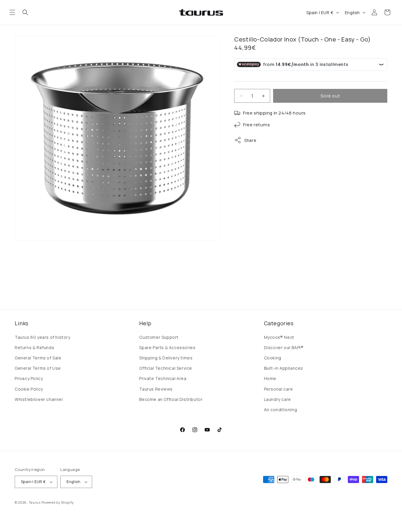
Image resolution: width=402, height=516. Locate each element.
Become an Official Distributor (170, 399)
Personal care (278, 389)
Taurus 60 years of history (42, 337)
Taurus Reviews (155, 389)
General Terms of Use (38, 368)
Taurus (35, 502)
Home (270, 378)
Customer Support (159, 337)
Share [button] (250, 140)
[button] (12, 12)
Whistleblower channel (39, 399)
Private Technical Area (162, 378)
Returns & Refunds (34, 347)
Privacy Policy (29, 378)
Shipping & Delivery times (165, 358)
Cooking (272, 358)
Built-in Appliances (283, 368)
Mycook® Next (279, 337)
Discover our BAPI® (284, 347)
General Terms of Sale (38, 358)
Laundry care (277, 399)
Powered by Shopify (57, 502)
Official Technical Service (165, 368)
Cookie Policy (29, 389)
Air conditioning (280, 409)
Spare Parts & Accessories (167, 347)
